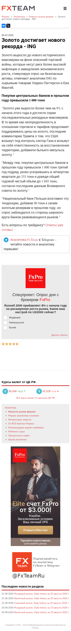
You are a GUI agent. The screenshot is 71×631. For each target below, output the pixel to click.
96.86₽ (11, 391)
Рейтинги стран (16, 431)
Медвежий (14, 317)
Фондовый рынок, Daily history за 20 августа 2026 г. (41, 593)
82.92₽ (44, 391)
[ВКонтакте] (4, 26)
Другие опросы (60, 335)
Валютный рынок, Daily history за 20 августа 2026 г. (41, 598)
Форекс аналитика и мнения (23, 415)
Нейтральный (16, 322)
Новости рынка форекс (22, 411)
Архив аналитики (17, 439)
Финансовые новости (19, 419)
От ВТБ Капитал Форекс (21, 423)
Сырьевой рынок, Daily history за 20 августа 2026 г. (41, 603)
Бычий (12, 327)
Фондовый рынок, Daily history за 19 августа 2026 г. (41, 607)
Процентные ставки (18, 435)
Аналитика (10, 407)
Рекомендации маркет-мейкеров (26, 427)
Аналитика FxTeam (24, 239)
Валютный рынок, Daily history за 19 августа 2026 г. (41, 612)
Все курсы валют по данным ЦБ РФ (35, 397)
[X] (8, 26)
